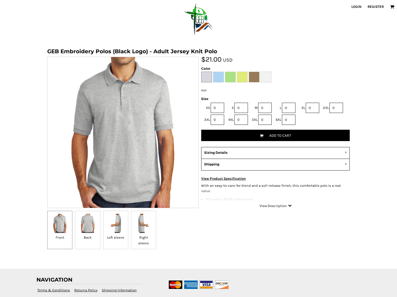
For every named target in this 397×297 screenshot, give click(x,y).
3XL (207, 120)
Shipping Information (119, 290)
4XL (231, 120)
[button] (392, 7)
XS (208, 108)
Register (376, 7)
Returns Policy (85, 290)
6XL (278, 120)
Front (60, 237)
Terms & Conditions (53, 290)
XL (303, 108)
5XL (255, 120)
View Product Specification (223, 178)
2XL (326, 108)
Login (356, 7)
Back (88, 237)
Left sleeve (115, 237)
